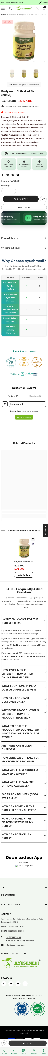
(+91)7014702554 (13, 937)
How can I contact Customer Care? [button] (15, 699)
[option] (24, 41)
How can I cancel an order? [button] (16, 836)
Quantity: (5, 185)
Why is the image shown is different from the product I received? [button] (20, 713)
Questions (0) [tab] (35, 396)
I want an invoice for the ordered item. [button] (19, 621)
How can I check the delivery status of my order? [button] (17, 822)
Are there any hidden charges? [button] (16, 747)
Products (12, 14)
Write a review (24, 417)
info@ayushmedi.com (15, 945)
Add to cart (21, 199)
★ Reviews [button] (46, 530)
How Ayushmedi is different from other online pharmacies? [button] (17, 673)
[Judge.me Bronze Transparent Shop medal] (36, 362)
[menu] (3, 8)
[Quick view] (33, 544)
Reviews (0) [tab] (13, 396)
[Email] (12, 174)
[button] (39, 61)
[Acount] (37, 8)
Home (3, 14)
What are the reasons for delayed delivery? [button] (20, 771)
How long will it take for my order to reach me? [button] (20, 759)
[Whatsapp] (18, 174)
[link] (43, 199)
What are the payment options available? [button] (17, 784)
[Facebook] (2, 174)
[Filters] (5, 404)
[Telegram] (7, 174)
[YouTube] (18, 983)
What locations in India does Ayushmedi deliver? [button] (19, 687)
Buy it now (24, 207)
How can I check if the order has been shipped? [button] (18, 808)
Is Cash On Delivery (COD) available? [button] (19, 796)
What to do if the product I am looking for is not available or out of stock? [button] (20, 731)
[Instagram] (10, 983)
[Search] (10, 8)
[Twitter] (25, 983)
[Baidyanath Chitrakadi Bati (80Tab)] (24, 548)
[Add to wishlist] (33, 539)
